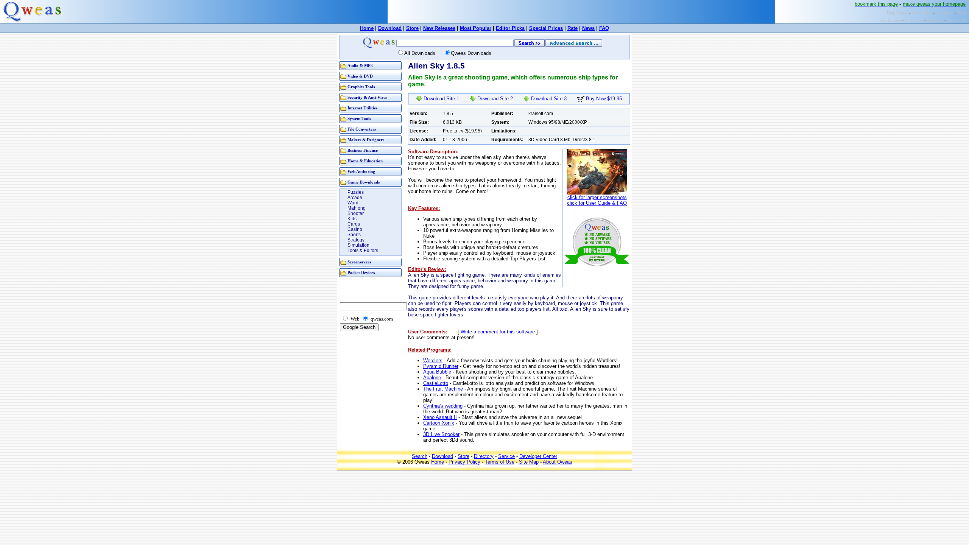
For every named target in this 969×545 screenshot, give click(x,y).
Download (390, 28)
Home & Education (365, 161)
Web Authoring (361, 172)
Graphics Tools (361, 87)
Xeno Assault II (440, 417)
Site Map (529, 462)
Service (506, 456)
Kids (352, 218)
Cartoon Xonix (438, 423)
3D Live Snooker (441, 434)
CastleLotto (435, 383)
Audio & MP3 (360, 66)
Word (352, 203)
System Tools (359, 119)
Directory (484, 456)
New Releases (439, 28)
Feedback (935, 20)
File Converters (361, 129)
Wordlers (432, 360)
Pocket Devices (361, 273)
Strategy (356, 240)
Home (367, 28)
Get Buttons (890, 20)
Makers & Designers (365, 140)
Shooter (355, 213)
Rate (572, 28)
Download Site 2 (494, 98)
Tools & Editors (362, 250)
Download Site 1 (440, 98)
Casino (354, 229)
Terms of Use (499, 462)
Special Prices (546, 28)
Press (962, 13)
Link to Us (914, 20)
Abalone (432, 377)
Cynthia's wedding (443, 406)
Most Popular (475, 28)
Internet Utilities (362, 108)
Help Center (897, 13)
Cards (353, 224)
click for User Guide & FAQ (597, 203)
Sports (354, 234)
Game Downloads (363, 182)
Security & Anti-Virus (367, 97)
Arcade (354, 197)
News (588, 28)
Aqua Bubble (437, 372)
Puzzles (355, 192)
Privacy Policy (464, 462)
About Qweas (557, 462)
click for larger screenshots (597, 197)
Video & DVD (360, 76)
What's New (921, 13)
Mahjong (356, 208)
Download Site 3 (548, 98)
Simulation (358, 245)
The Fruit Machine (443, 389)
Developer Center (538, 456)
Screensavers (359, 262)
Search (419, 456)
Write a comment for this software (498, 332)
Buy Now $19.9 (603, 98)
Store (412, 28)
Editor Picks (510, 28)
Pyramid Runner (440, 366)
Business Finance (362, 150)
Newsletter (945, 13)
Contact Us (956, 20)
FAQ (604, 28)
